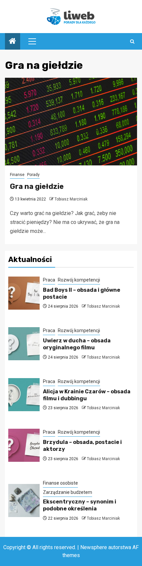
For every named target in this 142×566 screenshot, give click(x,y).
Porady (33, 174)
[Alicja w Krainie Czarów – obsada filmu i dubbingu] (24, 394)
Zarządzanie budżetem (67, 492)
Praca (49, 280)
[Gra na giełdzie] (71, 121)
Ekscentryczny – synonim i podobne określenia (79, 505)
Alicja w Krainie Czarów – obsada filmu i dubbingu (86, 395)
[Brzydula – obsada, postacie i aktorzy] (24, 445)
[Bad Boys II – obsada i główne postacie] (24, 293)
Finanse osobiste (60, 483)
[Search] (132, 41)
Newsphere (93, 547)
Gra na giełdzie (37, 186)
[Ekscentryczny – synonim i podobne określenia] (24, 500)
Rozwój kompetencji (79, 280)
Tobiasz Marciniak (71, 199)
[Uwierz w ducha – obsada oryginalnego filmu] (24, 343)
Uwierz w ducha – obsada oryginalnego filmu (77, 344)
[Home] (12, 41)
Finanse (17, 174)
